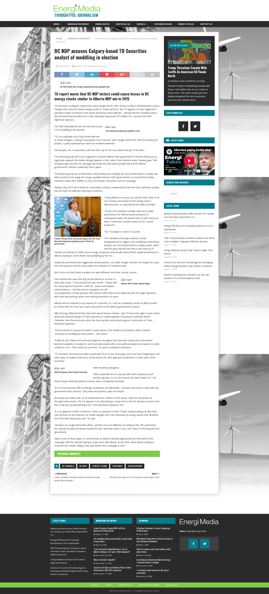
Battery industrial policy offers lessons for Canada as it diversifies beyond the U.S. (68, 531)
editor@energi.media (196, 531)
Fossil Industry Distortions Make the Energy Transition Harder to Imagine (153, 561)
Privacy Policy (125, 585)
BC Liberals (68, 466)
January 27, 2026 (145, 576)
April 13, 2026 (101, 545)
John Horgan (135, 466)
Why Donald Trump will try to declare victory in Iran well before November (155, 540)
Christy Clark (99, 466)
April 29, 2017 (64, 66)
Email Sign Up (172, 585)
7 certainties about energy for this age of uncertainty (153, 571)
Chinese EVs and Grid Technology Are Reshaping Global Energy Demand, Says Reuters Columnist (69, 571)
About (109, 585)
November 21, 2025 (104, 563)
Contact (95, 585)
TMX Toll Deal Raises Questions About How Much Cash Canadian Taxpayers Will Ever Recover (68, 551)
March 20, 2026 (145, 555)
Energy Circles (186, 24)
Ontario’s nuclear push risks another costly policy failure (153, 550)
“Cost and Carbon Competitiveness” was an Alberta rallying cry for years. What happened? (112, 550)
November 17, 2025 (104, 573)
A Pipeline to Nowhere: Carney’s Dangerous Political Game (153, 529)
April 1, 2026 (144, 545)
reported (127, 204)
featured (117, 466)
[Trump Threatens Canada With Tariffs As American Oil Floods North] (189, 52)
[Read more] (189, 99)
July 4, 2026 (143, 534)
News (56, 24)
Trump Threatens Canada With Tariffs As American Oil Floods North (187, 71)
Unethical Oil (123, 24)
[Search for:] (189, 193)
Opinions (143, 520)
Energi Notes (102, 24)
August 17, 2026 (102, 534)
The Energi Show (163, 24)
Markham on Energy (78, 24)
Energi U (141, 24)
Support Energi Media (149, 585)
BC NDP (83, 466)
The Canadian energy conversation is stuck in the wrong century (113, 540)
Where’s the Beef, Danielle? (104, 559)
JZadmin (78, 66)
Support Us (206, 24)
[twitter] (195, 126)
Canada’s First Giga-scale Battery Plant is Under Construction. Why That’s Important (112, 569)
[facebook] (183, 126)
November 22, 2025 (104, 555)
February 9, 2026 (145, 566)
